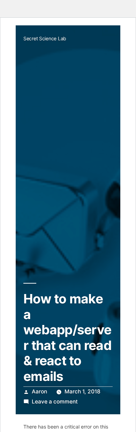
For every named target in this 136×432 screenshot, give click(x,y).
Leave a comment (55, 401)
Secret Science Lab (44, 38)
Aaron (39, 391)
